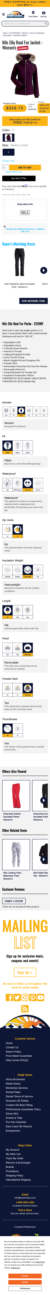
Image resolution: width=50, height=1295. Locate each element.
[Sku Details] (28, 195)
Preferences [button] (15, 1268)
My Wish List (13, 1154)
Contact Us (12, 1047)
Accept (25, 1276)
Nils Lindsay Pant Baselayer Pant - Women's (12, 876)
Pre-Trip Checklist (16, 1122)
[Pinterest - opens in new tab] (33, 997)
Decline (25, 1282)
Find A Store (33, 16)
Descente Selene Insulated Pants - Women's (12, 817)
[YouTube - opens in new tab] (40, 997)
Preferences (25, 1288)
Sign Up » (25, 972)
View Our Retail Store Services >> (25, 3)
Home (5, 33)
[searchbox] (46, 24)
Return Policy (13, 1051)
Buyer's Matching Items (18, 244)
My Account (12, 1149)
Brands (10, 1166)
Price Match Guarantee (19, 1055)
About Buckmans (15, 1079)
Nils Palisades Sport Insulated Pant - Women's (19, 285)
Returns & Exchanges (18, 1162)
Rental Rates (13, 1092)
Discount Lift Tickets (17, 1100)
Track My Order (14, 1158)
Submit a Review (14, 901)
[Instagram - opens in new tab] (25, 997)
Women (25, 33)
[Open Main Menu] (4, 14)
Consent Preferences (25, 1227)
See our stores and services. (25, 1213)
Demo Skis (12, 1113)
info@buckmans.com (25, 1198)
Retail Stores (13, 1083)
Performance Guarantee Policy (23, 1109)
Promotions (12, 1171)
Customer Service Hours (25, 1205)
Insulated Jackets (20, 35)
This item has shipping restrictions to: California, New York (25, 230)
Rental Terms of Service (19, 1096)
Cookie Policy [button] (40, 1262)
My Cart (44, 16)
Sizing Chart (8, 161)
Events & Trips (14, 1117)
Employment (13, 1130)
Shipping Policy (14, 1175)
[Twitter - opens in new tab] (17, 997)
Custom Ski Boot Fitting (19, 1105)
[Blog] (25, 1009)
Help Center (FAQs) (17, 1060)
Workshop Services (17, 1087)
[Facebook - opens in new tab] (9, 997)
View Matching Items (33, 301)
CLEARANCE (14, 33)
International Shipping (18, 1179)
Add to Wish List (14, 172)
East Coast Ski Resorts (19, 1126)
